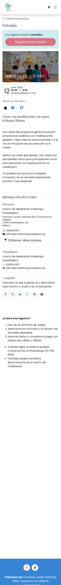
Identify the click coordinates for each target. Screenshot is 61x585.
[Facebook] (5, 294)
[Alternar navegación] (55, 7)
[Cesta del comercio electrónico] (49, 7)
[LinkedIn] (20, 294)
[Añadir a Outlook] (13, 107)
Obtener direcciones (24, 240)
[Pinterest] (35, 294)
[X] (13, 294)
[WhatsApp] (27, 294)
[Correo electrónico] (42, 294)
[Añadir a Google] (22, 107)
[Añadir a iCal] (5, 107)
